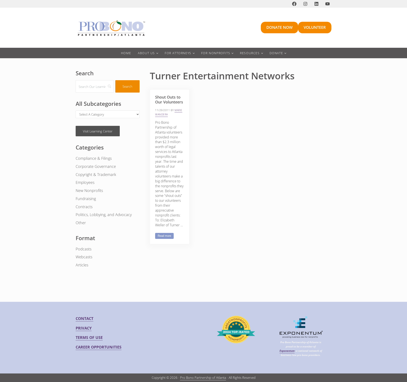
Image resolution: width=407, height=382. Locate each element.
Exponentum (287, 351)
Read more (166, 236)
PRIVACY (84, 328)
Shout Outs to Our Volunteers (169, 99)
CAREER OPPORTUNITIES (98, 347)
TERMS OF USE (89, 337)
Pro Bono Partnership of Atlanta (203, 377)
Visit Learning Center (98, 131)
